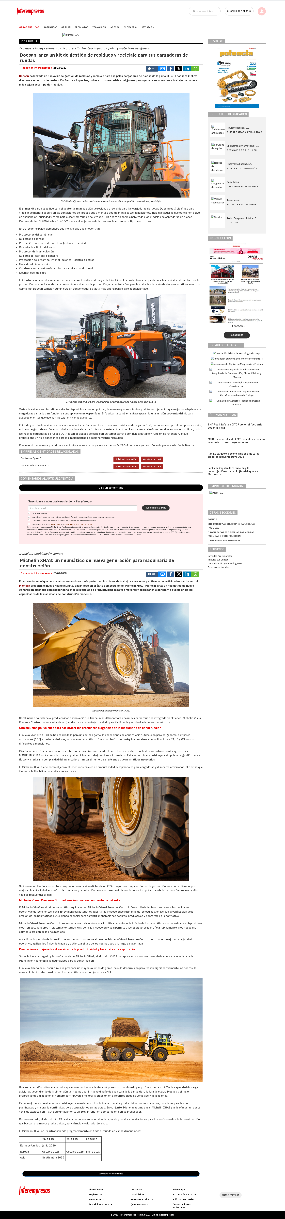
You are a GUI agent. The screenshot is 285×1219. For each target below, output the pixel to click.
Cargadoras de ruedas (242, 186)
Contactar (137, 1189)
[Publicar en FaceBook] (170, 68)
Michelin (24, 585)
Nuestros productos (142, 1199)
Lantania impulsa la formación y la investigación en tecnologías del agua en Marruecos (233, 471)
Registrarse (95, 1194)
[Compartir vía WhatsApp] (195, 68)
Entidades (130, 27)
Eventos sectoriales (218, 567)
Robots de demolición (242, 168)
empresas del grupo (177, 530)
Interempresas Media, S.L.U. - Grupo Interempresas (147, 1214)
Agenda (115, 27)
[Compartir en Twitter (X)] (178, 68)
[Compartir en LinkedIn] (187, 68)
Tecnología (99, 27)
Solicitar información (126, 459)
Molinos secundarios (241, 204)
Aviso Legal (56, 524)
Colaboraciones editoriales (181, 1206)
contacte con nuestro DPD (163, 532)
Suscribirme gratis (155, 508)
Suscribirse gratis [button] (239, 11)
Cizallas (232, 222)
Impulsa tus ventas (218, 559)
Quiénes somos (139, 1204)
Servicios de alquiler (242, 150)
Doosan (24, 76)
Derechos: (54, 532)
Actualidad (50, 27)
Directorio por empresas (224, 540)
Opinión (66, 27)
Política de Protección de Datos (78, 524)
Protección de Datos (184, 1194)
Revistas (147, 27)
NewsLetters (96, 1199)
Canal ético (137, 1194)
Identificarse (96, 1189)
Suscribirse (236, 335)
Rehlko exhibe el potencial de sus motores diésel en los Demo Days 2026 (233, 455)
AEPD (97, 535)
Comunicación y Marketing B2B (225, 563)
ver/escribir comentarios (111, 1173)
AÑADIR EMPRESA (230, 1195)
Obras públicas (29, 27)
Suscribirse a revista (100, 1204)
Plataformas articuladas (244, 132)
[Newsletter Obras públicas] (237, 283)
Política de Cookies (183, 1199)
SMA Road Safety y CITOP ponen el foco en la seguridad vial (235, 426)
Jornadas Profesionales (220, 556)
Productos (81, 27)
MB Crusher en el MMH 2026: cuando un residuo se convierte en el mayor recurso (236, 441)
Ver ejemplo (84, 501)
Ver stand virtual (152, 459)
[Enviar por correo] (162, 68)
